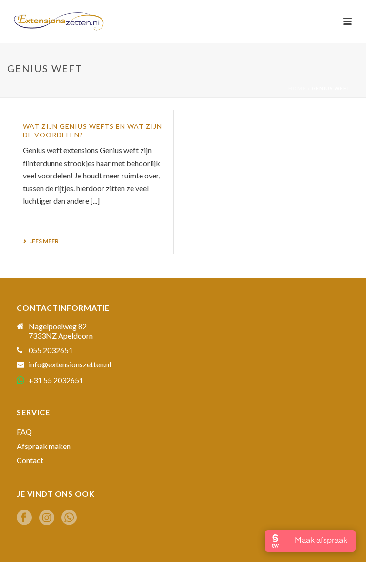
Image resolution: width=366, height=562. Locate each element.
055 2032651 (51, 350)
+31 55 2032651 (56, 380)
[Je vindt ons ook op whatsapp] (69, 518)
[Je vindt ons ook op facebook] (24, 518)
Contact (30, 460)
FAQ (24, 431)
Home (297, 88)
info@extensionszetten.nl (70, 364)
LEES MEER (44, 241)
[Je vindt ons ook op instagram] (46, 518)
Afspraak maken (44, 446)
